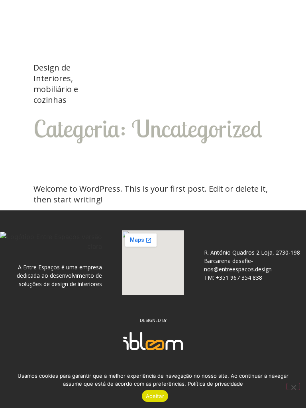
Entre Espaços (67, 34)
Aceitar (155, 396)
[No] (293, 386)
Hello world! (91, 163)
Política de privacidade (215, 384)
